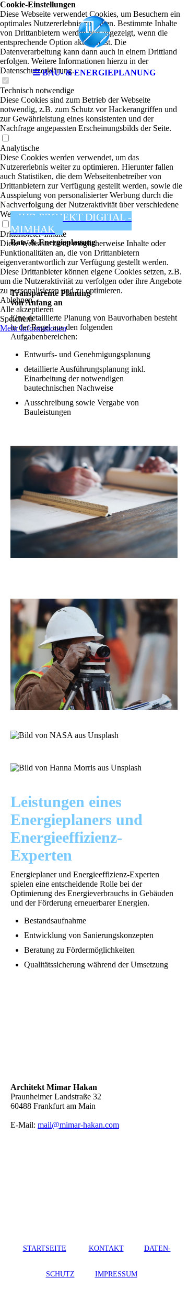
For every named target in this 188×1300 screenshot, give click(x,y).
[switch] (5, 138)
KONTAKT (106, 1248)
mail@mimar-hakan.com (78, 1124)
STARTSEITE (44, 1248)
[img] (94, 31)
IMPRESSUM (116, 1274)
